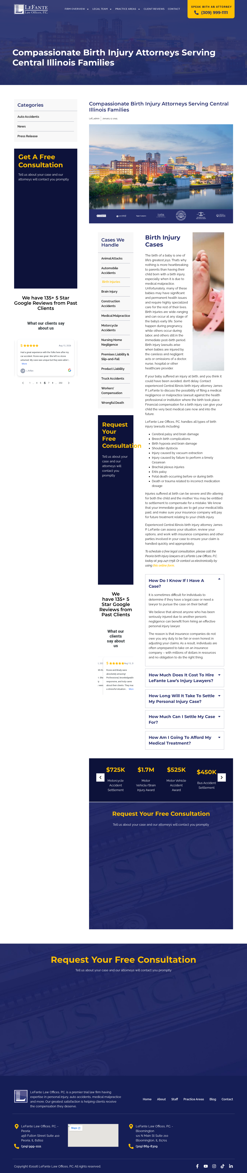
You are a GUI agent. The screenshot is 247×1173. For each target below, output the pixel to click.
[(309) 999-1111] (196, 12)
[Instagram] (214, 1166)
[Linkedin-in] (231, 1166)
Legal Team (100, 9)
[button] (100, 777)
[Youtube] (206, 1166)
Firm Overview (75, 9)
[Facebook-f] (197, 1166)
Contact (174, 9)
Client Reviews (154, 9)
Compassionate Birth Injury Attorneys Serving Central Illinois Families (159, 107)
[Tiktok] (222, 1166)
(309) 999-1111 (214, 12)
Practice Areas (125, 9)
